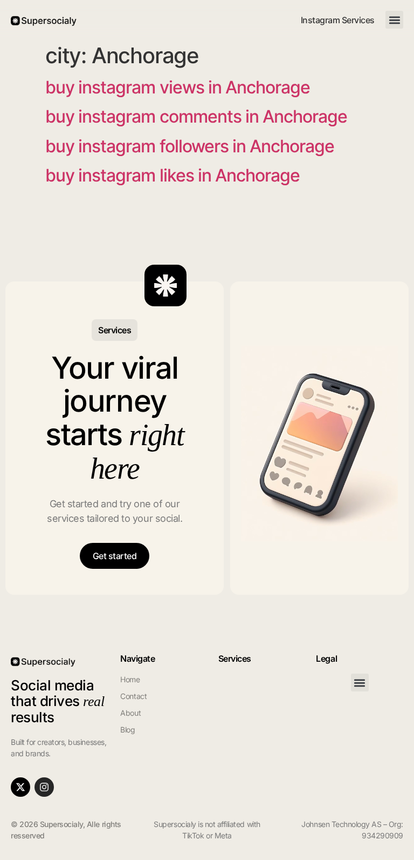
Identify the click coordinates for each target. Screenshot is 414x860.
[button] (394, 20)
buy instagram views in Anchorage (177, 87)
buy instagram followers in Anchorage (189, 146)
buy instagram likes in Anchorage (172, 175)
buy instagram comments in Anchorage (196, 116)
